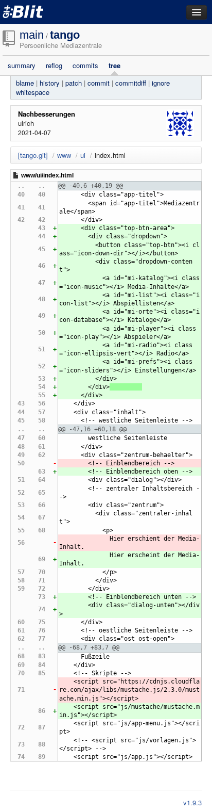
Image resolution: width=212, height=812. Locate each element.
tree (114, 65)
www (64, 155)
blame (25, 83)
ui (82, 155)
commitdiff (130, 83)
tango (65, 34)
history (50, 83)
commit (98, 83)
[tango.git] (33, 155)
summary (22, 65)
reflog (54, 65)
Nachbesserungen (46, 114)
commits (85, 65)
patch (73, 83)
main (32, 34)
